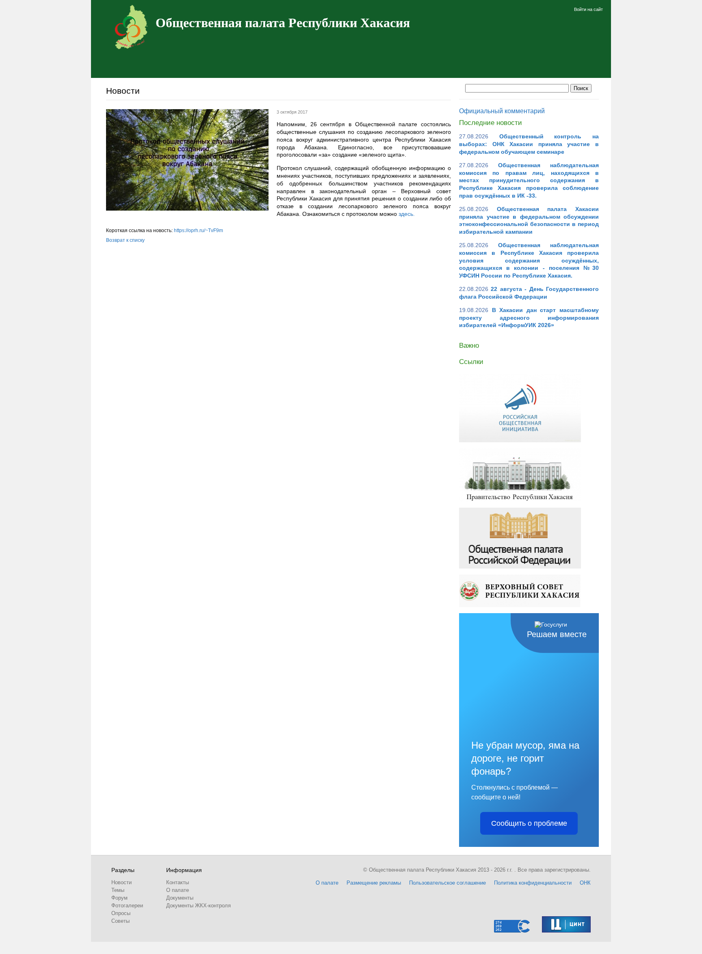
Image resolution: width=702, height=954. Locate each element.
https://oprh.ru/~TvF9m (198, 230)
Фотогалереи (127, 905)
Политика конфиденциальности (533, 883)
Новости (121, 882)
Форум (119, 898)
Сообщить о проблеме (529, 823)
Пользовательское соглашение (447, 883)
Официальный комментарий (502, 111)
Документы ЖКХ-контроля (198, 905)
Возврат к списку (125, 240)
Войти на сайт (588, 9)
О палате (177, 890)
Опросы (120, 913)
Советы (120, 921)
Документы (179, 898)
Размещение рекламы (374, 883)
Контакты (177, 882)
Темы (117, 890)
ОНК (585, 883)
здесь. (407, 214)
